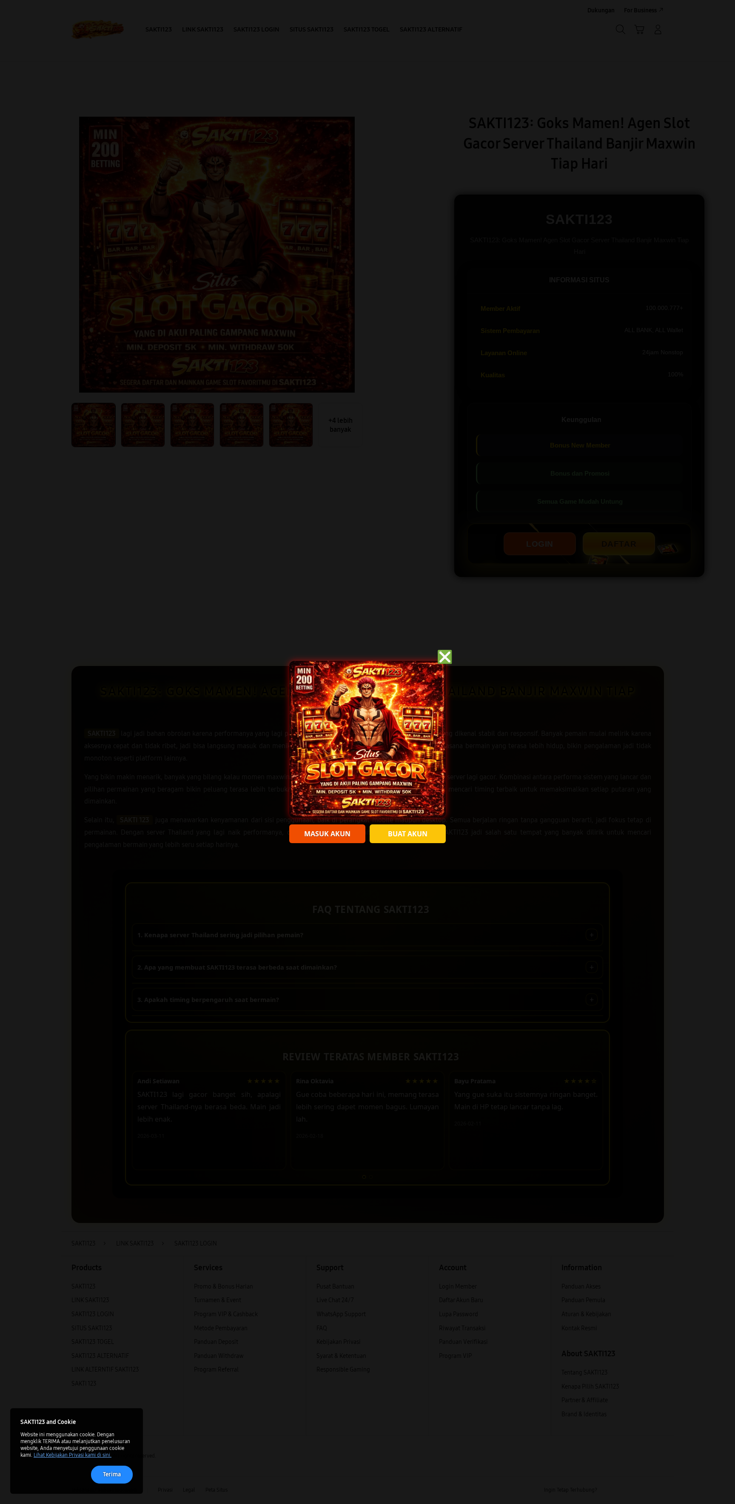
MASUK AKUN (327, 833)
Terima (112, 1474)
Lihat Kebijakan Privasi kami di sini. (72, 1455)
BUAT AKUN (407, 833)
